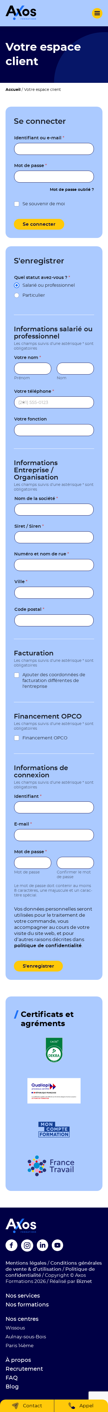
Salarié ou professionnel (48, 285)
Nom (61, 378)
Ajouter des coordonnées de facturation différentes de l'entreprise (53, 681)
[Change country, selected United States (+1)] (20, 402)
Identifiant (28, 796)
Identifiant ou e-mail (39, 138)
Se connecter (39, 224)
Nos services (23, 1296)
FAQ (12, 1378)
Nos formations (27, 1305)
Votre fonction (30, 419)
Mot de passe (30, 165)
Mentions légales (26, 1263)
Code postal (29, 609)
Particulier (33, 295)
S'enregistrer (38, 966)
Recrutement (24, 1369)
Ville (20, 582)
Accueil (13, 90)
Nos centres (22, 1319)
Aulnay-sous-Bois (26, 1336)
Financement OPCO (44, 738)
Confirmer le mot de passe (74, 874)
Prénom (22, 378)
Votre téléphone (34, 391)
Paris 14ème (20, 1345)
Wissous (15, 1328)
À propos (18, 1360)
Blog (12, 1387)
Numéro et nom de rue (41, 554)
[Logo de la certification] (54, 1050)
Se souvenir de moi (43, 204)
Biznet (84, 1281)
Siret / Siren (29, 526)
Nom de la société (36, 498)
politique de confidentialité (48, 945)
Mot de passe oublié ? (72, 190)
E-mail (23, 824)
